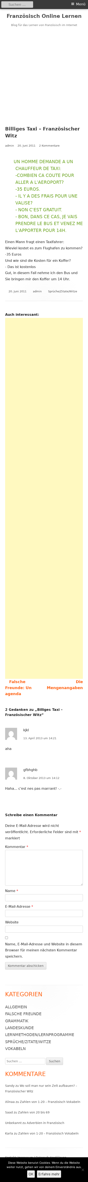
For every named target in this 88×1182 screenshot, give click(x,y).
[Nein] (83, 1170)
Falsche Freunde (23, 1014)
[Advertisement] (44, 74)
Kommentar (16, 847)
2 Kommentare (49, 145)
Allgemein (16, 1007)
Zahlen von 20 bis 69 (34, 1112)
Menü (80, 4)
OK (31, 1174)
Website (12, 922)
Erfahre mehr (49, 1174)
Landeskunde (19, 1028)
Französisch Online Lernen (44, 16)
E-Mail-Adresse (19, 907)
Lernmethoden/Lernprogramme (39, 1034)
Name (11, 891)
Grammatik (16, 1021)
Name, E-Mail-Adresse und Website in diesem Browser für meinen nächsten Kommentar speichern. (43, 950)
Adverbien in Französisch (45, 1123)
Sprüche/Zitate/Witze (62, 291)
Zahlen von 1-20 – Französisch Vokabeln (50, 1102)
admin (9, 145)
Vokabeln (15, 1048)
